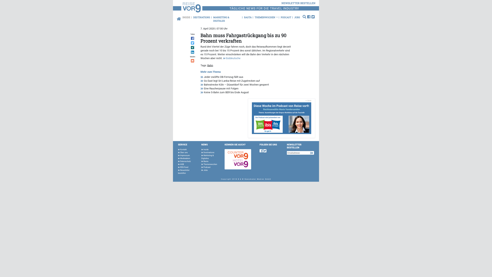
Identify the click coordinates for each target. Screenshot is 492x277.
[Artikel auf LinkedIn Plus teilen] (193, 52)
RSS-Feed (184, 167)
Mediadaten (185, 158)
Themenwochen (210, 164)
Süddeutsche (233, 58)
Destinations (201, 17)
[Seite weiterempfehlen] (193, 61)
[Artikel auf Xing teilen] (193, 48)
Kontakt (183, 149)
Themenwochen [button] (265, 17)
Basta (248, 17)
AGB (182, 164)
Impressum (185, 155)
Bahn (210, 65)
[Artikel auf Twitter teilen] (193, 43)
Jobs (297, 17)
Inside (186, 17)
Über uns (184, 152)
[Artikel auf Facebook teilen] (193, 39)
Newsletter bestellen (183, 171)
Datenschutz (185, 161)
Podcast (286, 17)
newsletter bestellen (298, 3)
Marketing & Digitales (221, 19)
